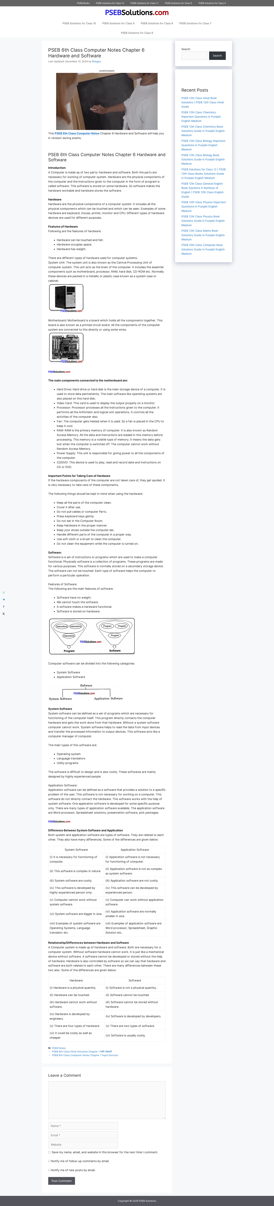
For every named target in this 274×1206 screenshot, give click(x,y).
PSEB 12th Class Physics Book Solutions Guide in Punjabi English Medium (203, 221)
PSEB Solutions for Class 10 (79, 23)
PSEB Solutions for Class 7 (195, 23)
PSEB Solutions (147, 1200)
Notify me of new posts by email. (73, 1170)
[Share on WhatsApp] (3, 592)
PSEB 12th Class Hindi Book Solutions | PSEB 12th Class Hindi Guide (202, 102)
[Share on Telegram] (3, 599)
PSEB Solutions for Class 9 (118, 23)
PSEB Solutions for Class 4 (212, 3)
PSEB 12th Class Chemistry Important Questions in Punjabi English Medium (201, 117)
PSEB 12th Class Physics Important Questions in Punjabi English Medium (203, 206)
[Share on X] (3, 613)
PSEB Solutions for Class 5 (178, 3)
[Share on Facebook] (3, 606)
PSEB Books (83, 3)
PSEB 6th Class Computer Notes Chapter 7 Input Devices (85, 1055)
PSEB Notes (59, 1048)
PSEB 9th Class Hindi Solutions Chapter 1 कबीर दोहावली (82, 1051)
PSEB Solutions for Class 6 (137, 32)
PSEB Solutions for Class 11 (144, 3)
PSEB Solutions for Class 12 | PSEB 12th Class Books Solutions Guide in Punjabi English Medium (203, 174)
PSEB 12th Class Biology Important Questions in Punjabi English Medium (203, 145)
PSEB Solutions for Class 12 (110, 3)
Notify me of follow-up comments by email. (80, 1161)
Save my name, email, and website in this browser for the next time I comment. (105, 1152)
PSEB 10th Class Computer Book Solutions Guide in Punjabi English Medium (203, 249)
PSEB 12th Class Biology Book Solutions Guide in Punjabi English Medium (203, 159)
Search (185, 49)
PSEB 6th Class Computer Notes (77, 133)
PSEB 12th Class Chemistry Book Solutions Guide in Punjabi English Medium (203, 131)
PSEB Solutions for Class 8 (157, 23)
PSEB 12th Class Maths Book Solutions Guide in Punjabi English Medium (203, 235)
